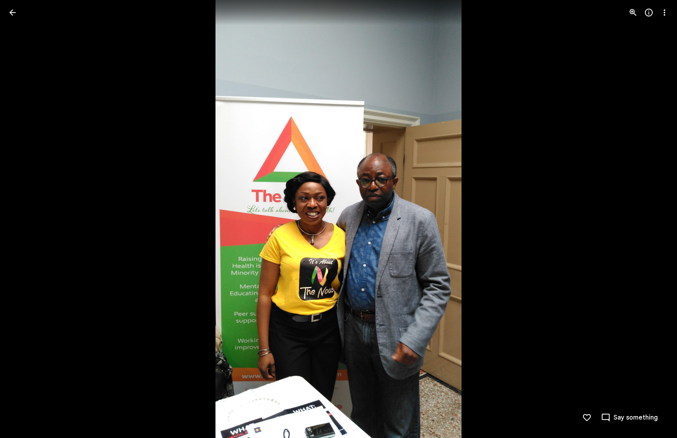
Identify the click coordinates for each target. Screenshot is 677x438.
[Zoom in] (633, 12)
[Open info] (649, 12)
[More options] (664, 12)
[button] (22, 219)
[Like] (587, 417)
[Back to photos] (12, 12)
